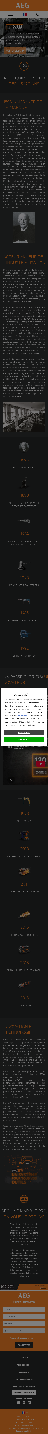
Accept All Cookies (24, 739)
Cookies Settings (24, 733)
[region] (24, 717)
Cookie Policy (22, 715)
